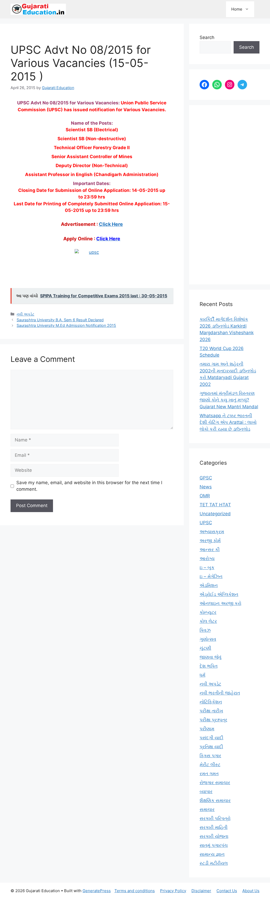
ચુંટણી (205, 648)
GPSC (206, 477)
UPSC (206, 522)
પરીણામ (207, 728)
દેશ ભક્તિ (209, 666)
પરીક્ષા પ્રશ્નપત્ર (213, 719)
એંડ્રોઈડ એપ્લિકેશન (219, 594)
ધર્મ (202, 675)
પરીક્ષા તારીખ (211, 710)
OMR (205, 495)
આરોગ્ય (207, 558)
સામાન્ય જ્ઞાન (212, 854)
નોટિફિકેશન (211, 701)
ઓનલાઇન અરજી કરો (220, 603)
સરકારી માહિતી (214, 827)
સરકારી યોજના (214, 836)
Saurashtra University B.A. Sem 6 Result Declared (60, 320)
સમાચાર (207, 809)
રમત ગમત (209, 773)
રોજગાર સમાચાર (215, 782)
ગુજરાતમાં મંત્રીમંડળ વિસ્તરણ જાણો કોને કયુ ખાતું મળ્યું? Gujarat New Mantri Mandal (229, 400)
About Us (250, 890)
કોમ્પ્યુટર (208, 612)
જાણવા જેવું (210, 657)
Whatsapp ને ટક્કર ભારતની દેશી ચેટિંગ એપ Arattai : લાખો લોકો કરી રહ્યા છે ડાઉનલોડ (228, 422)
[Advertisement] (229, 195)
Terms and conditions (134, 890)
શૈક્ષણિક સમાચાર (215, 800)
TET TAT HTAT (215, 504)
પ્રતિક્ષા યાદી (211, 746)
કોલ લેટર (208, 621)
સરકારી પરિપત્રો (215, 818)
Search (207, 37)
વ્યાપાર (206, 791)
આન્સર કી (210, 549)
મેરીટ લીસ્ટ (210, 764)
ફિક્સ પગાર (210, 755)
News (206, 486)
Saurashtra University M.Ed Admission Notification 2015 (66, 325)
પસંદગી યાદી (211, 737)
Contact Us (226, 890)
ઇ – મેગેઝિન (211, 576)
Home (236, 9)
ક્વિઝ (205, 630)
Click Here (111, 224)
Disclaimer (201, 890)
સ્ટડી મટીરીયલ (214, 863)
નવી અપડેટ (25, 314)
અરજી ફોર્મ (210, 540)
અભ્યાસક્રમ (212, 531)
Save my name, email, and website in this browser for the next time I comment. (89, 486)
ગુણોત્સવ (208, 639)
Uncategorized (215, 513)
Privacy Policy (173, 890)
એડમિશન (209, 585)
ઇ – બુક (207, 567)
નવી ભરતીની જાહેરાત (220, 693)
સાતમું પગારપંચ (214, 845)
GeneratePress (97, 890)
